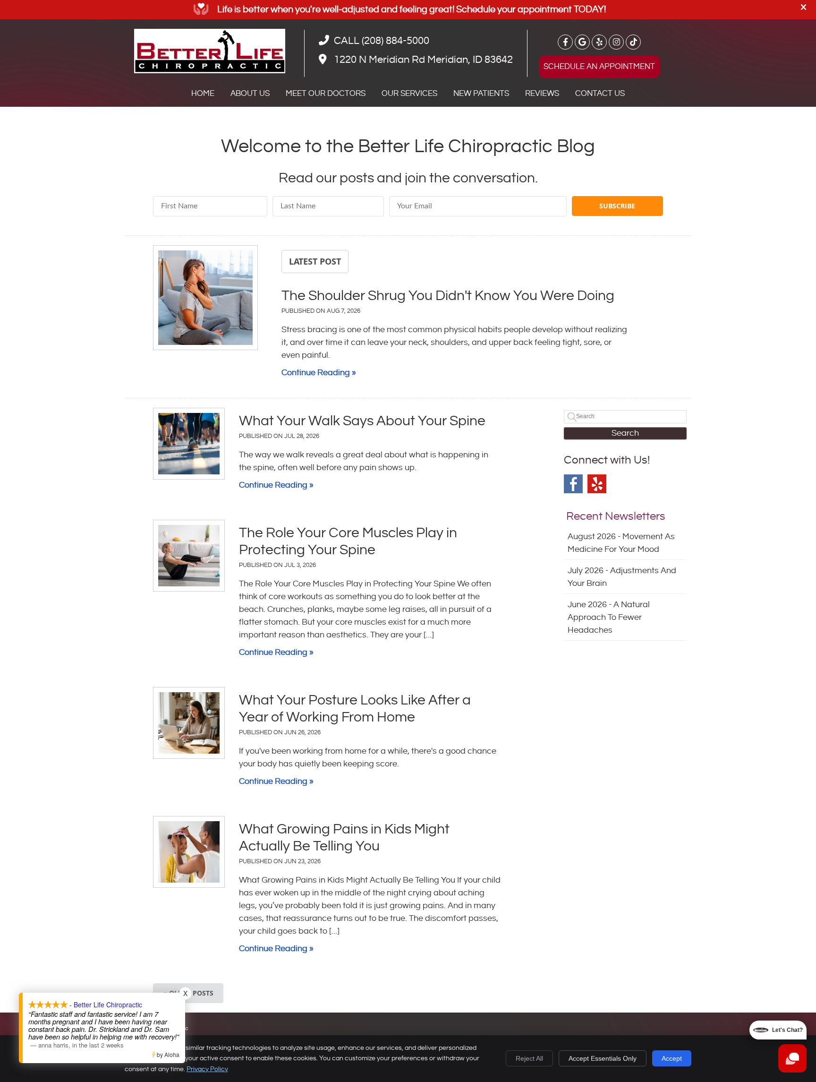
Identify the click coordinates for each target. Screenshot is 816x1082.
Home (202, 93)
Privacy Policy (207, 1069)
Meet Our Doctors (326, 93)
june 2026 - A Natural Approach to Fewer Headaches (609, 617)
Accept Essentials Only (603, 1058)
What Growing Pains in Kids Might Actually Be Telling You (344, 838)
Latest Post (315, 261)
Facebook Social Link (573, 483)
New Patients (481, 93)
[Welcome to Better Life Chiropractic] (209, 70)
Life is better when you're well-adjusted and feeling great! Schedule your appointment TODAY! (411, 10)
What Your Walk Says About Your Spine (362, 421)
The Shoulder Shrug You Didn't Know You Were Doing (447, 295)
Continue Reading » (318, 372)
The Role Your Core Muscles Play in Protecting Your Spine (348, 541)
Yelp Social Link (596, 483)
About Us (250, 93)
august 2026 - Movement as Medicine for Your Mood (621, 543)
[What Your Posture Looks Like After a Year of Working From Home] (189, 723)
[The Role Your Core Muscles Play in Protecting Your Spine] (189, 556)
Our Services (409, 93)
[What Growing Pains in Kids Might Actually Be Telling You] (189, 852)
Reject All (529, 1058)
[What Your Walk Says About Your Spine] (189, 444)
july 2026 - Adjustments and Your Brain (622, 577)
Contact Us (600, 93)
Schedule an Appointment (599, 66)
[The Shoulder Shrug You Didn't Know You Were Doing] (205, 299)
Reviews (542, 93)
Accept (672, 1058)
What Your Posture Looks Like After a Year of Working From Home (355, 709)
